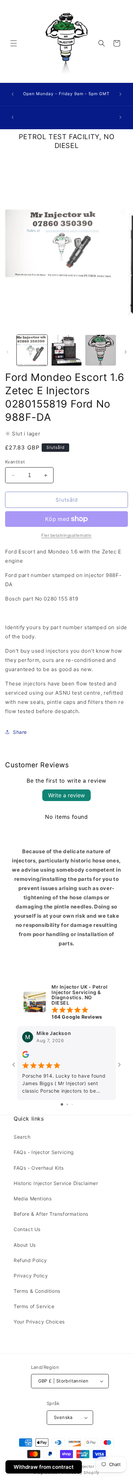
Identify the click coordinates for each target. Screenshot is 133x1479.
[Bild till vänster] (7, 351)
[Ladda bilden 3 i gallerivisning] (100, 350)
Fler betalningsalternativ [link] (66, 535)
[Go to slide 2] (67, 1104)
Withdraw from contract (44, 1467)
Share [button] (20, 732)
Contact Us (27, 1229)
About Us (25, 1245)
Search (22, 1137)
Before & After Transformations (51, 1214)
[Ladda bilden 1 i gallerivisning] (32, 350)
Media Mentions (32, 1198)
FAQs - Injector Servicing (44, 1152)
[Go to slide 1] (62, 1104)
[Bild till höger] (125, 351)
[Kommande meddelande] (120, 94)
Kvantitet (15, 461)
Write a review (66, 795)
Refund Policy (30, 1260)
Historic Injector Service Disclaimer (56, 1183)
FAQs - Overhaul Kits (39, 1168)
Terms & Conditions (37, 1291)
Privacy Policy (31, 1275)
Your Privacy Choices (39, 1322)
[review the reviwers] (25, 1056)
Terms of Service (34, 1306)
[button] (13, 43)
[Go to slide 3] (72, 1104)
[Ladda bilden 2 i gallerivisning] (66, 350)
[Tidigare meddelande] (12, 94)
